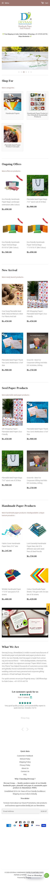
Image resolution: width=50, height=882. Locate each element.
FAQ (25, 780)
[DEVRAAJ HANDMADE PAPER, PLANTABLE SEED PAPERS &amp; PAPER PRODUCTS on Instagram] (28, 828)
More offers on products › (11, 177)
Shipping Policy (25, 767)
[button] (45, 628)
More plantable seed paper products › (16, 400)
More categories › (8, 93)
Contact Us (25, 777)
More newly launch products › (13, 283)
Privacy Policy (25, 771)
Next (46, 61)
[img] (25, 700)
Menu (7, 3)
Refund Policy (25, 764)
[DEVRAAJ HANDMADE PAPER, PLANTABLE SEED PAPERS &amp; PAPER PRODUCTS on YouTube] (32, 828)
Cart (46, 3)
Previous (3, 61)
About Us (25, 774)
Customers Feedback (25, 761)
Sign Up (44, 817)
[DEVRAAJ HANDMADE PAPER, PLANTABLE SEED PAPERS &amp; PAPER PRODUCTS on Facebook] (20, 828)
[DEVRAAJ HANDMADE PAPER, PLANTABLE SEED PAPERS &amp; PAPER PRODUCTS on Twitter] (16, 828)
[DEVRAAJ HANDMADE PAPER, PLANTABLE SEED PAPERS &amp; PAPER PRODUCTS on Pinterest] (24, 828)
